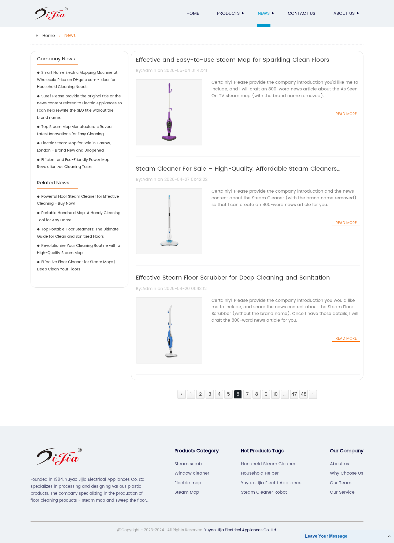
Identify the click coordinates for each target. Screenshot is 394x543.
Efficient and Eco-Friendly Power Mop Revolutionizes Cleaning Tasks (73, 163)
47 (294, 394)
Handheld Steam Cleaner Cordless (268, 464)
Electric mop (187, 483)
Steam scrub (188, 464)
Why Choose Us (346, 473)
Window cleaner (191, 473)
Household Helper (260, 473)
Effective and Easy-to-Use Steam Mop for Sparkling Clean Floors (233, 60)
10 (275, 394)
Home (193, 13)
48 (304, 394)
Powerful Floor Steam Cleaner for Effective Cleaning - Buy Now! (78, 200)
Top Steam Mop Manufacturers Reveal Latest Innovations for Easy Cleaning (74, 130)
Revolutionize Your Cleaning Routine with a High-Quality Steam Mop (78, 249)
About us (344, 13)
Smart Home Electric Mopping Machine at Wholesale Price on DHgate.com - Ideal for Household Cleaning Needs (77, 79)
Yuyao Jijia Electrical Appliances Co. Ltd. (240, 530)
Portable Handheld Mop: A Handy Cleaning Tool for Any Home (78, 216)
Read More (346, 114)
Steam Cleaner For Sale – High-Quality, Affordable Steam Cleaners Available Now (236, 173)
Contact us (301, 13)
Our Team (340, 482)
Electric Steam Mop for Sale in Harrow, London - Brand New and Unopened (74, 146)
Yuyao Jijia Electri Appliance (271, 483)
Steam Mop (186, 492)
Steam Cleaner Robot (264, 492)
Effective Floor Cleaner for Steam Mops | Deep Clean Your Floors (76, 265)
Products (228, 13)
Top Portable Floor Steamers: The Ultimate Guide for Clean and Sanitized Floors (78, 233)
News (264, 13)
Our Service (342, 492)
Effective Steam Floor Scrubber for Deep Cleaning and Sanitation (233, 278)
